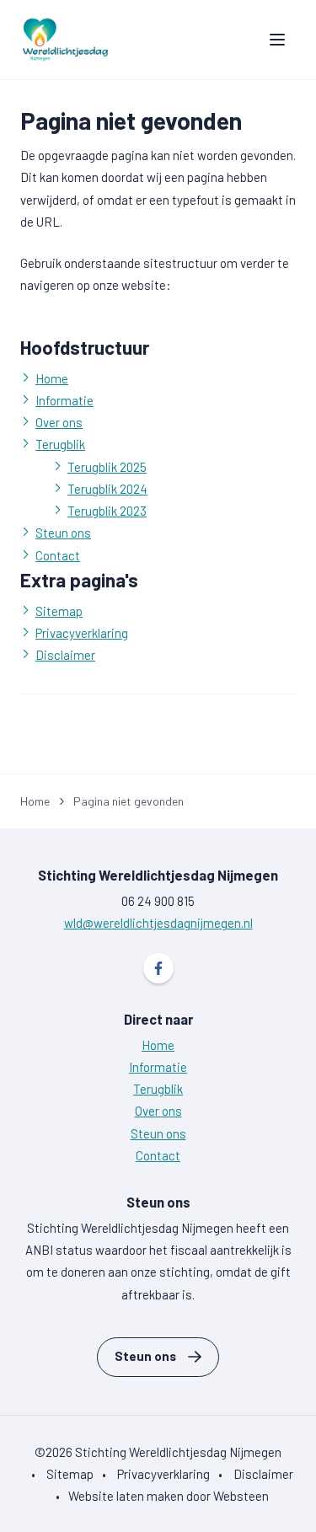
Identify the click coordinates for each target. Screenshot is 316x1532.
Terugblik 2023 (107, 510)
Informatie (64, 400)
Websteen (241, 1495)
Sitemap (59, 611)
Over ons (59, 422)
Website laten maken (126, 1495)
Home (51, 378)
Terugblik (60, 444)
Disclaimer (65, 654)
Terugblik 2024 (107, 488)
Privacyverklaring (81, 632)
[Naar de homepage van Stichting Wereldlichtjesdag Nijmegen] (65, 40)
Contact (57, 555)
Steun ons (63, 532)
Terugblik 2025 (107, 466)
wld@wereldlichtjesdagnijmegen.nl (158, 922)
